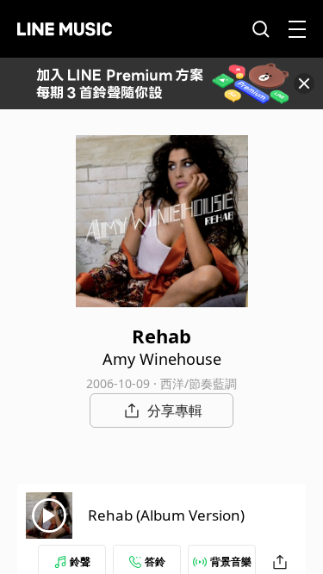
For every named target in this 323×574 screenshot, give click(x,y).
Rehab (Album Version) (166, 515)
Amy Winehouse (161, 359)
